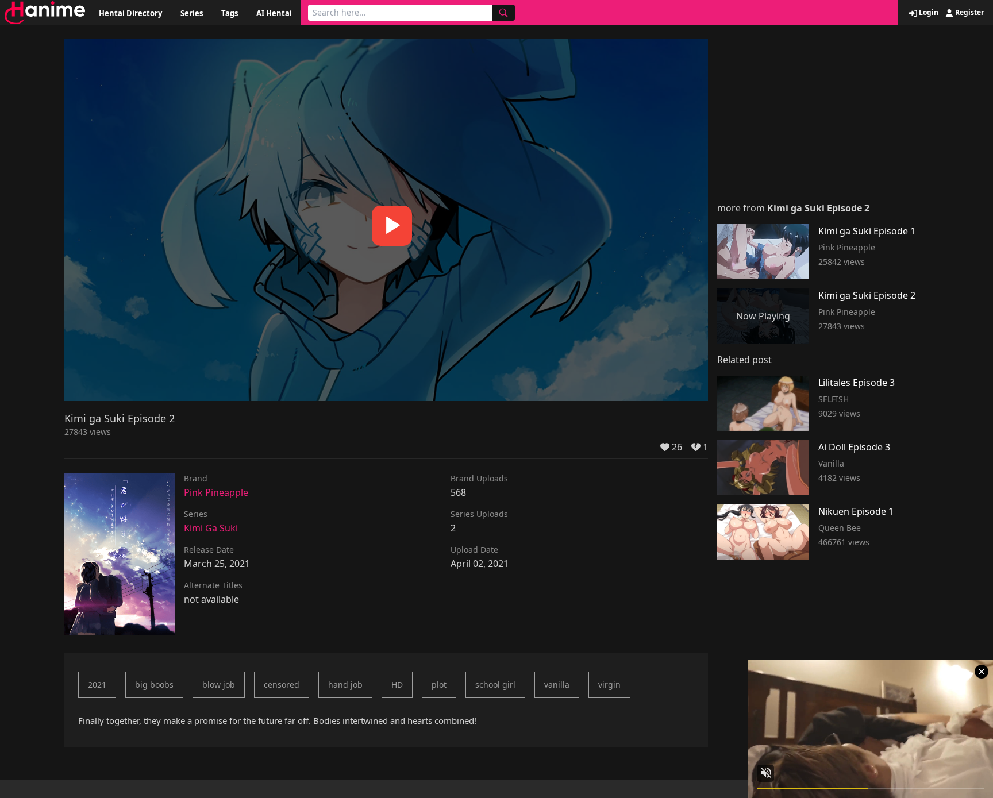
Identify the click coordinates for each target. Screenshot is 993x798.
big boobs (154, 684)
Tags (229, 13)
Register (968, 12)
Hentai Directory (130, 13)
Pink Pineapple (216, 492)
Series (191, 13)
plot (439, 684)
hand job (345, 684)
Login (927, 12)
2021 (97, 684)
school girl (495, 684)
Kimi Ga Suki (211, 528)
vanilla (556, 684)
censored (281, 684)
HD (397, 684)
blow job (218, 684)
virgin (609, 684)
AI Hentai (274, 13)
